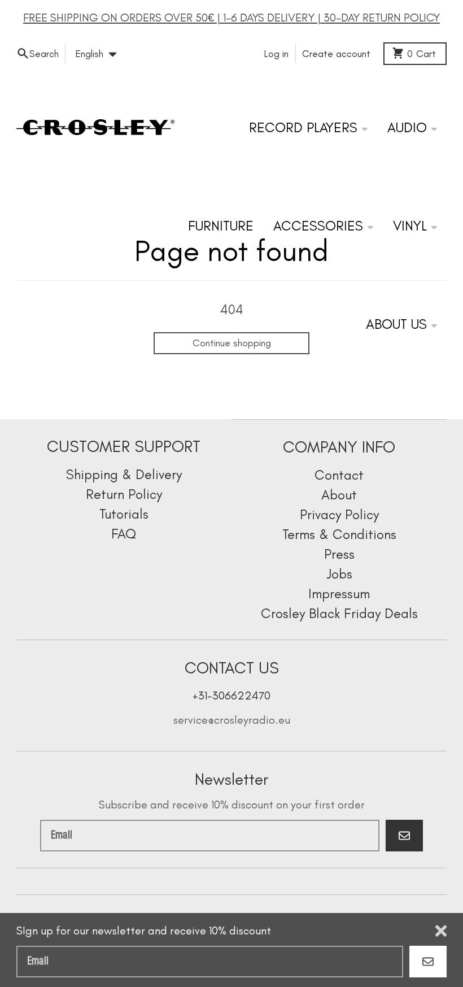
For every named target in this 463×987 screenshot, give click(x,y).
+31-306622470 (231, 695)
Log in (276, 53)
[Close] (441, 931)
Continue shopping (232, 343)
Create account (336, 53)
